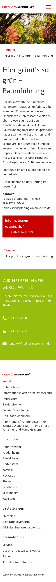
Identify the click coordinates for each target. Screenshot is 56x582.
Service (7, 545)
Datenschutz (10, 387)
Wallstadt (8, 498)
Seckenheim (10, 493)
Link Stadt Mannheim (16, 416)
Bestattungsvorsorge (16, 522)
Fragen (7, 556)
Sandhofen (9, 487)
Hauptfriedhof (11, 447)
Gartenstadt (10, 464)
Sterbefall (8, 516)
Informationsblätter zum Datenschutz (27, 393)
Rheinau (7, 481)
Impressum (10, 399)
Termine (9, 50)
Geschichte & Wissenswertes (21, 550)
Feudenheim (10, 452)
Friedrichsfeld (11, 458)
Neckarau (8, 475)
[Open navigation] (48, 7)
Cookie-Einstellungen (16, 410)
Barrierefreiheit (12, 404)
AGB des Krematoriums (17, 562)
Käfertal (7, 470)
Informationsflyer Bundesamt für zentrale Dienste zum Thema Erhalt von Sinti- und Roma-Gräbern (25, 425)
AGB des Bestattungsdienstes (22, 527)
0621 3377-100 (17, 318)
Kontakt (7, 381)
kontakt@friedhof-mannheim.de (29, 343)
